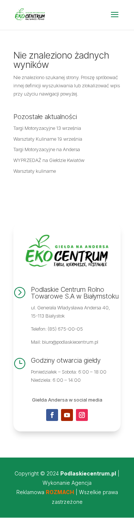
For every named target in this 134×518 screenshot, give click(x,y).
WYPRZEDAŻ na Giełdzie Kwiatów (48, 160)
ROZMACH (60, 492)
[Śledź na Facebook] (52, 415)
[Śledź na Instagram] (82, 415)
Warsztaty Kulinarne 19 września (47, 139)
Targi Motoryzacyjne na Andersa (46, 149)
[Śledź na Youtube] (67, 415)
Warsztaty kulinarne (34, 171)
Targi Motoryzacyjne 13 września (47, 128)
